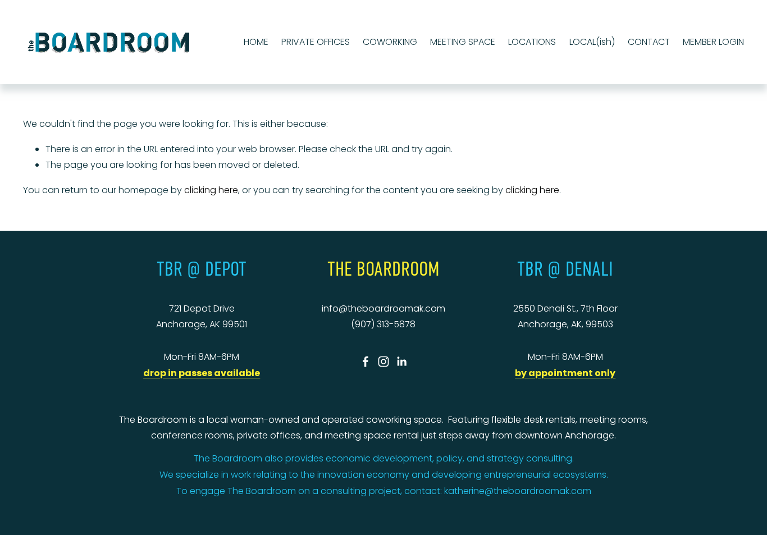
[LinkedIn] (401, 361)
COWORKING (390, 41)
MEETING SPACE (462, 41)
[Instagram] (383, 361)
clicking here (211, 190)
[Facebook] (365, 361)
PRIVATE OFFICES (315, 41)
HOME (256, 41)
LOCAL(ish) (592, 41)
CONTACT (649, 41)
